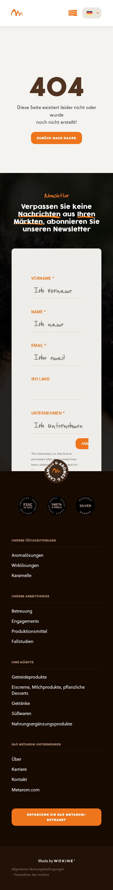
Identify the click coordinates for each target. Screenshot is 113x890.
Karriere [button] (19, 769)
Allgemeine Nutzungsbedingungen (38, 869)
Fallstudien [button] (22, 641)
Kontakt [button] (19, 779)
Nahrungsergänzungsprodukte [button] (42, 724)
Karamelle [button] (21, 575)
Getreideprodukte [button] (29, 677)
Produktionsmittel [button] (29, 631)
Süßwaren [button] (21, 713)
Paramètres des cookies (31, 874)
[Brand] (18, 13)
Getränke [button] (21, 703)
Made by (46, 860)
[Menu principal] (72, 13)
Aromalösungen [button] (27, 555)
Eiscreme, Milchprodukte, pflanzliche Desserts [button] (48, 690)
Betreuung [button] (22, 611)
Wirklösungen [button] (25, 565)
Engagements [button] (25, 621)
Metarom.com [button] (26, 789)
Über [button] (16, 759)
